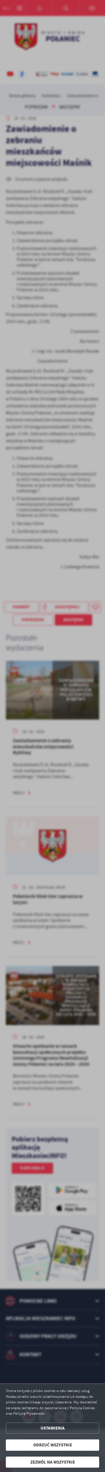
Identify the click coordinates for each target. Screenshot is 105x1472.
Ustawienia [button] (53, 1428)
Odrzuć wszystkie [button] (52, 1445)
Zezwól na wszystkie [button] (52, 1462)
